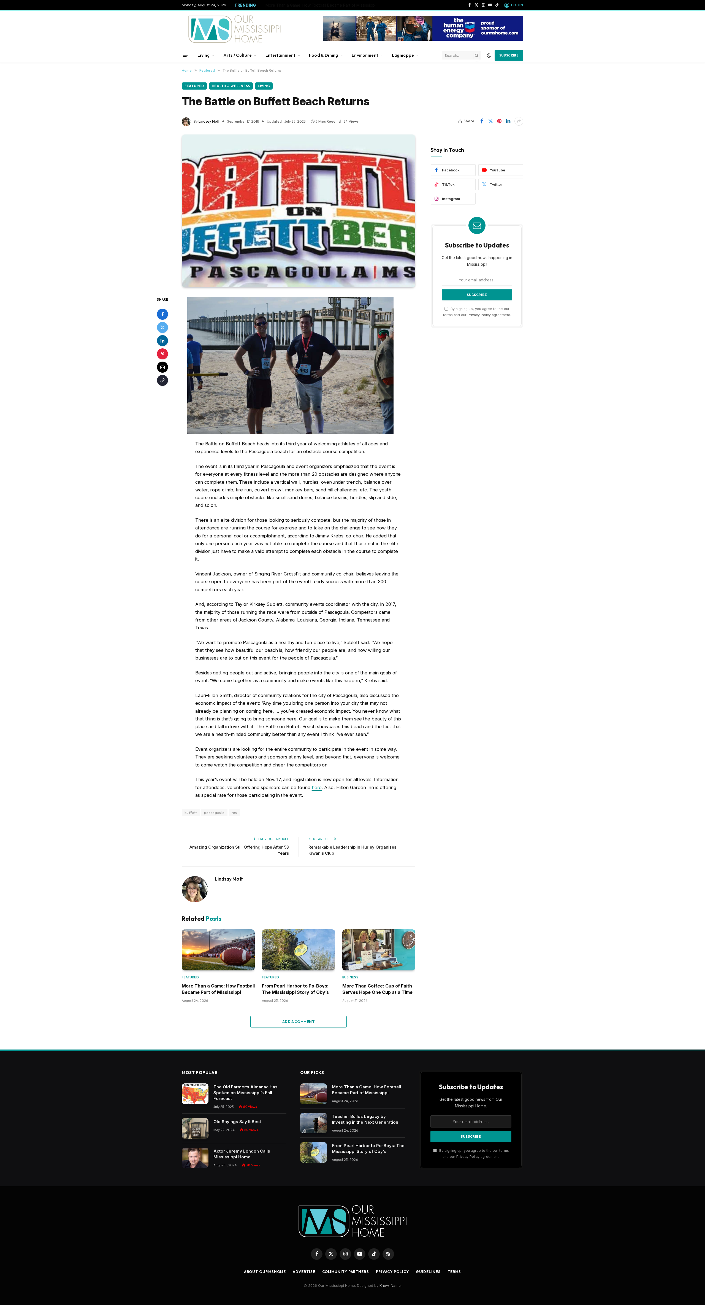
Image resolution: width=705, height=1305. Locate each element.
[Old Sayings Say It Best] (195, 1128)
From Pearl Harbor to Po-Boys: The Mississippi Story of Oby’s (295, 989)
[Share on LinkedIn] (508, 121)
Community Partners (345, 1271)
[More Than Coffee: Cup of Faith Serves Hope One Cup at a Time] (378, 949)
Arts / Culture (237, 55)
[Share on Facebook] (482, 121)
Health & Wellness (231, 86)
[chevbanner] (423, 39)
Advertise (304, 1271)
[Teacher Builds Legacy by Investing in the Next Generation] (313, 1123)
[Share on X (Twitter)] (490, 121)
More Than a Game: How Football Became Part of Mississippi (218, 989)
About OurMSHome (265, 1271)
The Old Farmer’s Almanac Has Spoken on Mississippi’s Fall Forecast (245, 1092)
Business (350, 977)
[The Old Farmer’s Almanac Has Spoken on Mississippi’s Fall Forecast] (195, 1093)
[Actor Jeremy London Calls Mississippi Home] (195, 1158)
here (317, 787)
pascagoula (214, 812)
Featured (194, 86)
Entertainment (280, 55)
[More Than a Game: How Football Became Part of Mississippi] (218, 949)
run (234, 812)
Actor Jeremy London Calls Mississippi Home (241, 1153)
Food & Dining (323, 55)
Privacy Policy (479, 315)
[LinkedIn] (162, 340)
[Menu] (185, 55)
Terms (454, 1271)
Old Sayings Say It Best (237, 1121)
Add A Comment (298, 1021)
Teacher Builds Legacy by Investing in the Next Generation (318, 5)
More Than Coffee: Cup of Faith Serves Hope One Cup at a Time (377, 989)
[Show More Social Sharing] (518, 121)
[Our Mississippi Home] (235, 29)
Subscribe (509, 55)
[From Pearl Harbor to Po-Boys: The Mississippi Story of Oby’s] (298, 949)
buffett (191, 812)
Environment (365, 55)
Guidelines (428, 1271)
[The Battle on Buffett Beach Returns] (298, 210)
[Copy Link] (162, 380)
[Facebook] (162, 314)
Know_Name (390, 1285)
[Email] (162, 367)
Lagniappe (403, 55)
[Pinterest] (162, 353)
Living (203, 55)
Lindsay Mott (209, 121)
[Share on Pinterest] (499, 121)
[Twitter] (162, 327)
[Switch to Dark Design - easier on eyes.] (489, 55)
